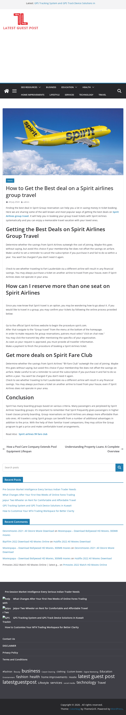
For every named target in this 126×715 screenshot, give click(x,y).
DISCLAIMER (9, 645)
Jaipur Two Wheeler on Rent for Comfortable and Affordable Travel (39, 500)
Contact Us (9, 638)
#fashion (7, 671)
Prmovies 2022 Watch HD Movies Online (85, 564)
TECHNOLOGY (86, 94)
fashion (22, 677)
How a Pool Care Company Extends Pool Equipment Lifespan (32, 449)
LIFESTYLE (55, 94)
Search (119, 467)
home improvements (54, 677)
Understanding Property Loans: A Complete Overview (92, 449)
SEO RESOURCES (29, 87)
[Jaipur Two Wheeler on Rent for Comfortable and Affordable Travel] (7, 610)
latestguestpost (20, 682)
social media (69, 683)
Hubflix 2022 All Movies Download (72, 541)
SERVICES (69, 94)
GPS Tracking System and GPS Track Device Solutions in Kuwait (37, 505)
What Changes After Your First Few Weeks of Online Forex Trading (39, 494)
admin (26, 202)
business (31, 670)
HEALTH (87, 87)
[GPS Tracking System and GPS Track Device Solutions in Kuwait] (7, 620)
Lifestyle (43, 683)
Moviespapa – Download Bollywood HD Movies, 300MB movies (37, 547)
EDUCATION (67, 87)
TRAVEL (102, 94)
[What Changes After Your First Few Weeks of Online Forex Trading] (7, 601)
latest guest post (96, 676)
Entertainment (9, 677)
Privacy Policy (10, 652)
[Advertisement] (63, 58)
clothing (61, 671)
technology (86, 682)
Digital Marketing (91, 672)
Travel (102, 682)
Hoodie (73, 677)
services (56, 682)
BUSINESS (51, 87)
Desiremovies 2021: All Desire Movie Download (28, 530)
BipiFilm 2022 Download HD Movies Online (26, 541)
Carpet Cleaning (48, 672)
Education (106, 671)
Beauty (17, 672)
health (35, 677)
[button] (39, 87)
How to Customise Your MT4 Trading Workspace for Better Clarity (38, 510)
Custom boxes (74, 671)
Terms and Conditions (15, 659)
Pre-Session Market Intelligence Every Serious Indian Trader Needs (39, 489)
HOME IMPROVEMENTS (32, 94)
